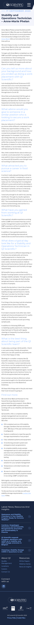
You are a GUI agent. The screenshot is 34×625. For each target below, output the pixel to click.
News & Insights (25, 567)
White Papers (24, 561)
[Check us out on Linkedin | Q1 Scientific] (3, 587)
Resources (24, 558)
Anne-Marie (5, 39)
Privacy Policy (11, 618)
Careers (4, 569)
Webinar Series (25, 564)
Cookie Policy (21, 618)
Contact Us (5, 572)
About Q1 (6, 558)
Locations (5, 566)
